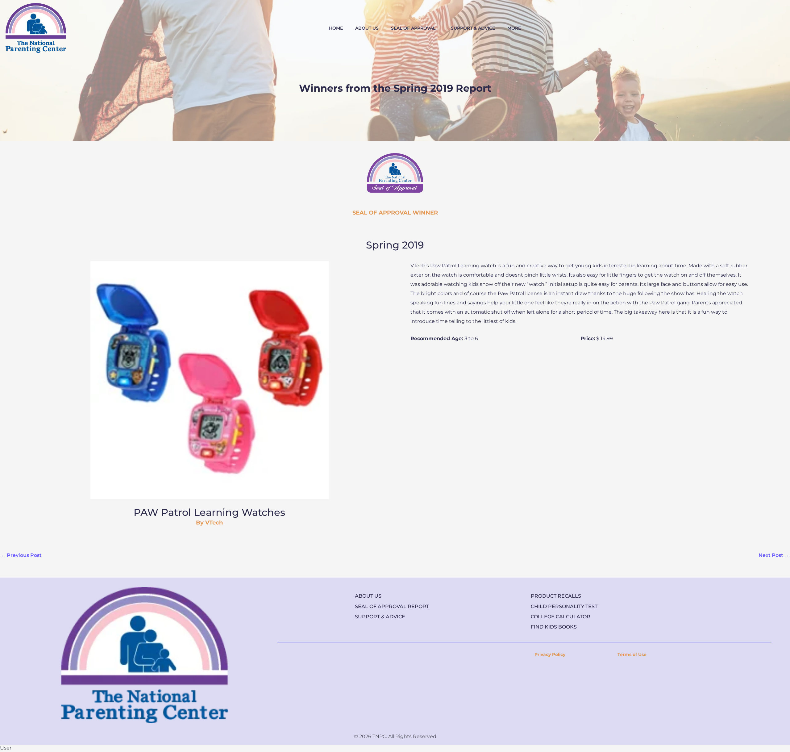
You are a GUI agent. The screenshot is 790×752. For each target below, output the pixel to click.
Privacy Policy (549, 654)
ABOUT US (367, 28)
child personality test (564, 606)
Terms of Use (632, 654)
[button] (415, 28)
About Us (368, 596)
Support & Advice (380, 617)
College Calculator (560, 617)
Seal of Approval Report (392, 606)
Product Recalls (556, 596)
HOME (336, 28)
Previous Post (21, 555)
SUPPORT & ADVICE (473, 28)
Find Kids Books (554, 627)
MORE (514, 28)
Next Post (774, 555)
